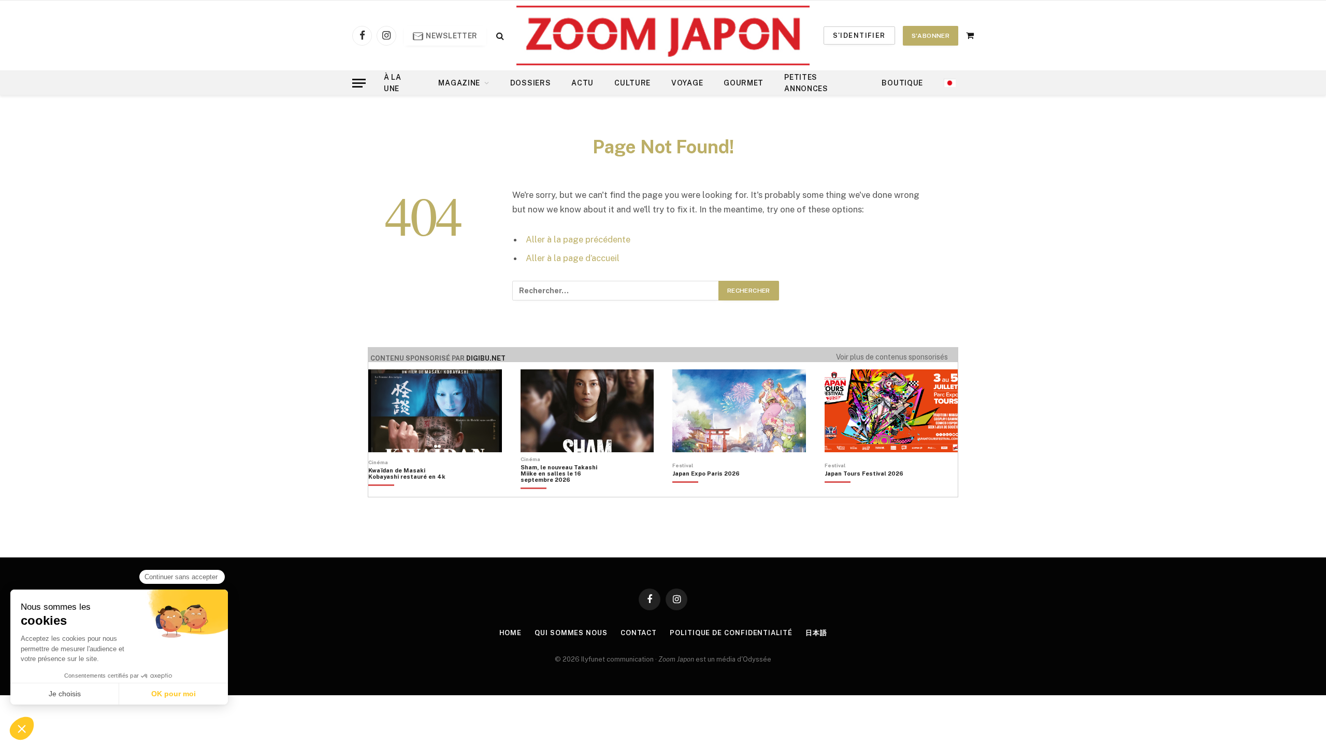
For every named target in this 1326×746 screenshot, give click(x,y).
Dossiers (530, 83)
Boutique (902, 83)
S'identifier (859, 35)
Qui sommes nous (571, 633)
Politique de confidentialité (731, 633)
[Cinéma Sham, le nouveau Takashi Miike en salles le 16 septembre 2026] (564, 491)
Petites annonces (806, 83)
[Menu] (359, 83)
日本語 (816, 633)
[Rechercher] (499, 35)
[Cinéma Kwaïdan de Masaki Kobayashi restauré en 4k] (412, 491)
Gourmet (743, 83)
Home (510, 633)
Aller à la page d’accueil (572, 258)
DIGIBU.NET (486, 358)
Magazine (459, 83)
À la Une (392, 83)
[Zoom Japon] (663, 35)
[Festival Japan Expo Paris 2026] (706, 491)
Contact (639, 633)
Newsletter (451, 36)
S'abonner (930, 35)
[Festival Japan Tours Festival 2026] (864, 491)
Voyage (687, 83)
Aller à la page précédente (578, 239)
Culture (632, 83)
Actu (582, 83)
